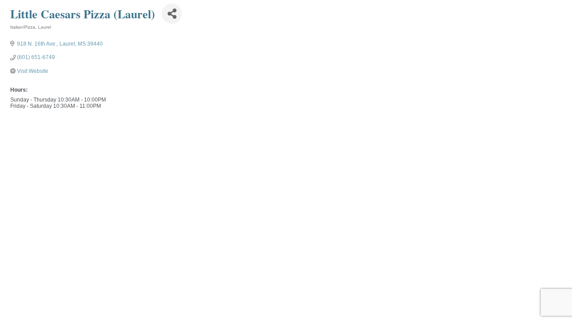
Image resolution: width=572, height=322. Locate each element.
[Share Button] (172, 14)
